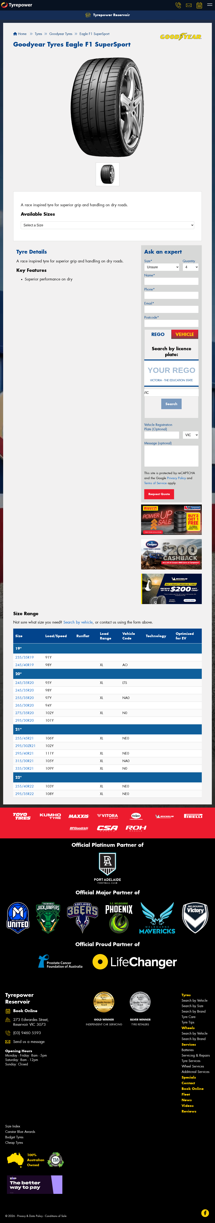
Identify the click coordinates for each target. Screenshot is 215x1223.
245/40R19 (24, 665)
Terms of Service (155, 483)
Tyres (186, 995)
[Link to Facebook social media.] (205, 1213)
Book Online (193, 1088)
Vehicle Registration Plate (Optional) (158, 427)
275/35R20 (24, 713)
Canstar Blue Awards (20, 1132)
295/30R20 (24, 720)
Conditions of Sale (56, 1216)
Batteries (188, 1050)
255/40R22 (24, 786)
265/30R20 (24, 705)
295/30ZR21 (25, 746)
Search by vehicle (78, 622)
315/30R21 (24, 761)
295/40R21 (24, 753)
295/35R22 (24, 794)
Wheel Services (193, 1066)
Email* (149, 303)
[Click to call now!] (178, 5)
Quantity (189, 261)
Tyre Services (191, 1061)
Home (21, 34)
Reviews (189, 1111)
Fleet (186, 1094)
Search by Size (192, 1006)
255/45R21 (24, 738)
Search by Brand (194, 1011)
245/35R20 (24, 683)
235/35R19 (24, 657)
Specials (189, 1077)
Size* (148, 261)
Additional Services (195, 1072)
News (187, 1100)
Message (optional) (158, 443)
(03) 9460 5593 (27, 1033)
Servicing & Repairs (196, 1055)
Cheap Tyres (14, 1142)
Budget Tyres (14, 1137)
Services (189, 1044)
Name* (149, 275)
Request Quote (159, 494)
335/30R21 (24, 768)
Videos (188, 1105)
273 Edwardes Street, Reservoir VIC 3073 (31, 1022)
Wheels (188, 1028)
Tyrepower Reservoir (111, 15)
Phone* (149, 289)
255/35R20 (24, 698)
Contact (188, 1083)
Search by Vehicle (194, 1000)
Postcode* (151, 317)
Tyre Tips (188, 1022)
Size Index (12, 1126)
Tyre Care (188, 1017)
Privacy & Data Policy (30, 1216)
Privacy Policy (176, 478)
